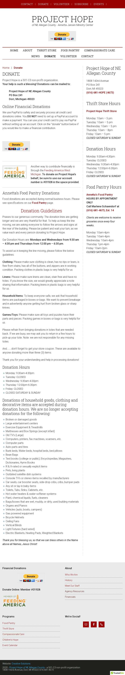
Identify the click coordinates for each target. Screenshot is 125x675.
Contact (27, 4)
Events (99, 4)
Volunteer (61, 4)
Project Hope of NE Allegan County (27, 667)
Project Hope (62, 19)
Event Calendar (10, 645)
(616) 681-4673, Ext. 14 (100, 210)
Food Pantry (39, 202)
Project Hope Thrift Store (101, 111)
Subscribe (81, 4)
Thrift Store (8, 628)
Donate (43, 4)
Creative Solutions (21, 663)
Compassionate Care (13, 634)
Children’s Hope (10, 639)
